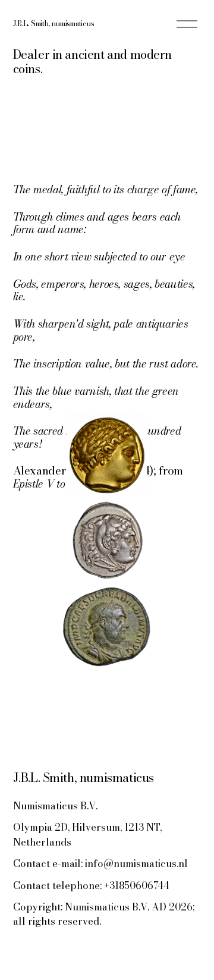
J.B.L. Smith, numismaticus (54, 23)
